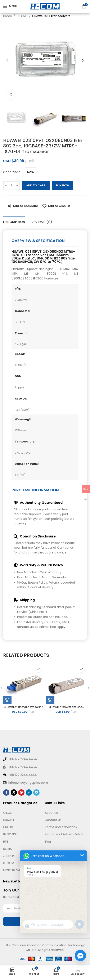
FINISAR (8, 827)
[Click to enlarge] (11, 95)
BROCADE (10, 834)
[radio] (30, 172)
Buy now (62, 185)
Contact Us (53, 820)
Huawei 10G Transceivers (51, 16)
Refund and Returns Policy (64, 834)
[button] (7, 60)
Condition (11, 172)
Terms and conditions (61, 827)
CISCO (8, 813)
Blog (48, 841)
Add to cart (36, 185)
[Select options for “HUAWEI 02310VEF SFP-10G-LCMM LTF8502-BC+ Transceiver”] (50, 700)
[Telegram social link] (36, 792)
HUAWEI (22, 16)
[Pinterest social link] (21, 792)
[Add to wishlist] (38, 668)
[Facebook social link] (6, 792)
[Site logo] (45, 6)
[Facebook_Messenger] (80, 955)
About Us (51, 813)
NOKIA (7, 849)
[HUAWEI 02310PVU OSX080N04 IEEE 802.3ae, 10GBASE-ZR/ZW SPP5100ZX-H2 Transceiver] (23, 683)
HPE (5, 841)
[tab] (14, 221)
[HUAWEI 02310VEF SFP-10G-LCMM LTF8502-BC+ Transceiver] (66, 683)
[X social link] (14, 792)
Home (7, 16)
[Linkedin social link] (29, 792)
